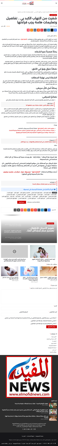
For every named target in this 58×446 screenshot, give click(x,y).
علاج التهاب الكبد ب (41, 198)
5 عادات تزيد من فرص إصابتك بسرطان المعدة (44, 184)
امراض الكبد (18, 196)
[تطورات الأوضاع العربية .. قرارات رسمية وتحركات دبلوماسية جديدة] (53, 405)
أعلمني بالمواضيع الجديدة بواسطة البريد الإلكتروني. (43, 323)
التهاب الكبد (16, 192)
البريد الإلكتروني (53, 311)
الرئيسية (54, 11)
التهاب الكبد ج (28, 196)
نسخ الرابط (21, 202)
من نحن (54, 349)
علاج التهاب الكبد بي (22, 198)
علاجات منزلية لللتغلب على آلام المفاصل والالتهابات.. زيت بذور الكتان (38, 141)
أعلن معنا (54, 336)
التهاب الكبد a (10, 192)
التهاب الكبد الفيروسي (31, 194)
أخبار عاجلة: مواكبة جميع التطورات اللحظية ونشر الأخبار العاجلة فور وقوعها (35, 132)
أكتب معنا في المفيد (51, 339)
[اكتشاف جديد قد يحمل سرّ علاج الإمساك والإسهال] (9, 271)
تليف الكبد (12, 196)
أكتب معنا (28, 443)
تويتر (22, 172)
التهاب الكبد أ (40, 194)
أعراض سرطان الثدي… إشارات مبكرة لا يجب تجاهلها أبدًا (39, 105)
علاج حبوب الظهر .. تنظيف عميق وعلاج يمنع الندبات (48, 278)
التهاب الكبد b (53, 194)
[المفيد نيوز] (29, 3)
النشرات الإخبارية (52, 345)
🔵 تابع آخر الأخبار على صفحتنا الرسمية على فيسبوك (39, 189)
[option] (29, 229)
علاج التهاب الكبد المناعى (51, 198)
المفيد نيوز (24, 39)
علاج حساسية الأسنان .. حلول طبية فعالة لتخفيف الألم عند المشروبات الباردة (30, 279)
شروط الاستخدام (30, 436)
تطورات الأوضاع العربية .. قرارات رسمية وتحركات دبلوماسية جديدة (31, 403)
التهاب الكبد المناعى (11, 194)
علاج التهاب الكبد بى (32, 198)
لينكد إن (17, 172)
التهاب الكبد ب (35, 196)
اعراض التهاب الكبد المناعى (36, 192)
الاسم (55, 305)
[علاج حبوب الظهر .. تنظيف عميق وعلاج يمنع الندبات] (48, 271)
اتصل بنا (54, 341)
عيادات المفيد (49, 11)
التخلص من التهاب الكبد (25, 192)
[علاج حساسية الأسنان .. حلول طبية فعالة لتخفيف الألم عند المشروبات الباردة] (29, 271)
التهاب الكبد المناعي (52, 196)
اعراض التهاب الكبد (47, 192)
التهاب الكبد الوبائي (43, 196)
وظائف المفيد (53, 352)
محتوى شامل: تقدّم (49, 128)
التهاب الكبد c (47, 194)
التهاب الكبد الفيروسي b (21, 194)
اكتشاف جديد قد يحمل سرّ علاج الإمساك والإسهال (10, 278)
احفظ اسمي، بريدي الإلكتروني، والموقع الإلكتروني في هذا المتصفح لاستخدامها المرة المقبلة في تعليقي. (30, 317)
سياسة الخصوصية (52, 347)
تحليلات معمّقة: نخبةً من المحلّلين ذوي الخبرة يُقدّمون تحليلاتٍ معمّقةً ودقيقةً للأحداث (31, 130)
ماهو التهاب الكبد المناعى (12, 198)
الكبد (23, 196)
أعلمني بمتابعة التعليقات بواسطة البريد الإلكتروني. (43, 320)
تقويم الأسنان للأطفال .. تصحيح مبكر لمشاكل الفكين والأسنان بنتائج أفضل (39, 229)
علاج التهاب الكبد (5, 196)
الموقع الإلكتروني (23, 311)
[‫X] (33, 429)
